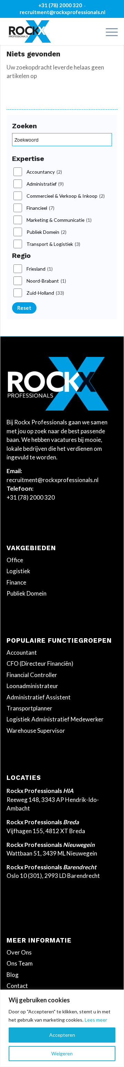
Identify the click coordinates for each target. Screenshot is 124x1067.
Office (15, 560)
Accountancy (44, 172)
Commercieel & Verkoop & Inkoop (66, 196)
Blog (13, 974)
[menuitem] (108, 31)
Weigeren (62, 1053)
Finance (16, 582)
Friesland (40, 269)
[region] (62, 1028)
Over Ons (19, 952)
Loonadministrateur (32, 685)
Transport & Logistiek (53, 244)
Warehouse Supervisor (36, 730)
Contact (17, 985)
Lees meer (96, 1020)
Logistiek (18, 571)
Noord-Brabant (46, 281)
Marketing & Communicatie (59, 220)
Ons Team (20, 963)
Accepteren (62, 1035)
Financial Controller (32, 674)
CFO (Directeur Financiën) (40, 663)
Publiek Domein (46, 232)
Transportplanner (29, 708)
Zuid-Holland (45, 293)
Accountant (22, 652)
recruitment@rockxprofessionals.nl (62, 12)
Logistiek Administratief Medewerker (55, 719)
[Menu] (108, 31)
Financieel (40, 208)
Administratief (45, 184)
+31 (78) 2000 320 (60, 5)
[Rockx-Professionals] (50, 31)
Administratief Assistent (39, 697)
